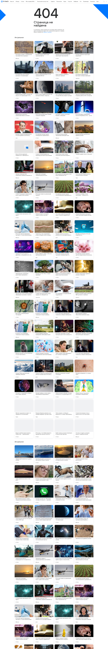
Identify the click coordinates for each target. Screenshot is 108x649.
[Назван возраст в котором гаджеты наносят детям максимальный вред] (44, 209)
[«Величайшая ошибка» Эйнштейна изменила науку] (84, 309)
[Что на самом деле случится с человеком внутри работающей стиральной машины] (44, 508)
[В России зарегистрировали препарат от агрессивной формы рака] (24, 229)
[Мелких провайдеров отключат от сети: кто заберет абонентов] (84, 508)
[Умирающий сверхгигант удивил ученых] (24, 534)
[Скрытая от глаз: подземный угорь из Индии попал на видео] (44, 229)
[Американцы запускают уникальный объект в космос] (24, 110)
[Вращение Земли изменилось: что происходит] (64, 594)
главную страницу (47, 32)
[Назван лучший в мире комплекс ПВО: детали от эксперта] (84, 289)
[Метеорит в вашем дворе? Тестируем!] (24, 309)
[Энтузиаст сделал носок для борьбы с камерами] (64, 110)
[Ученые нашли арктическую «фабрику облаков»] (24, 369)
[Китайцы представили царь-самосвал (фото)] (44, 50)
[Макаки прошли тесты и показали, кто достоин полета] (24, 349)
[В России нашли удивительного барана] (64, 554)
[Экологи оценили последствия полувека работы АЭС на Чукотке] (84, 90)
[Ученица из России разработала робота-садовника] (64, 508)
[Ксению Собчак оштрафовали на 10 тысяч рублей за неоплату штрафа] (24, 130)
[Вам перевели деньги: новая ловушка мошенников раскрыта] (24, 574)
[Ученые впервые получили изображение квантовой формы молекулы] (44, 349)
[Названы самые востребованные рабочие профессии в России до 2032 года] (44, 369)
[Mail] (2, 1)
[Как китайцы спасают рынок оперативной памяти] (64, 448)
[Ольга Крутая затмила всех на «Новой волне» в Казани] (84, 170)
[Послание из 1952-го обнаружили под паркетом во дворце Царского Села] (24, 50)
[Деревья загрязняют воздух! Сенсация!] (64, 369)
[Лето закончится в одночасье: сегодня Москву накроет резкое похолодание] (64, 90)
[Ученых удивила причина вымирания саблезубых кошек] (44, 329)
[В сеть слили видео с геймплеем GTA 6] (24, 448)
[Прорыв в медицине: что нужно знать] (84, 369)
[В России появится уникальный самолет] (44, 189)
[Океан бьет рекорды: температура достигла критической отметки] (44, 170)
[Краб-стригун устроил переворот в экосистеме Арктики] (64, 428)
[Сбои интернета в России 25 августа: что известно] (64, 488)
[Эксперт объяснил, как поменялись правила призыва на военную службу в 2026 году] (24, 170)
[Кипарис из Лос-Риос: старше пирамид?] (44, 269)
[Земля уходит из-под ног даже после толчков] (24, 468)
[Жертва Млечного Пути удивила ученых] (64, 614)
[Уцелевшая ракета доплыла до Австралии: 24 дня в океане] (44, 534)
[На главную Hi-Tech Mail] (5, 1)
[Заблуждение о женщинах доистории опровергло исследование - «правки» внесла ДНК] (24, 269)
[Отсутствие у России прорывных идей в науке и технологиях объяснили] (64, 634)
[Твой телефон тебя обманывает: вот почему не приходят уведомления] (64, 349)
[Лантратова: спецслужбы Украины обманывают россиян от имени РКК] (24, 289)
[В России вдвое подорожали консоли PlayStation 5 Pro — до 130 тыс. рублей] (84, 110)
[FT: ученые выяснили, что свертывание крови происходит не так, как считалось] (84, 574)
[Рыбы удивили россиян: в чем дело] (24, 554)
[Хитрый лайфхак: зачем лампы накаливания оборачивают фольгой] (44, 389)
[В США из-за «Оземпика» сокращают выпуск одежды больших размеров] (44, 309)
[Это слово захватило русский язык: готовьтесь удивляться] (64, 209)
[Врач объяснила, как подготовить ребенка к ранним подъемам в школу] (44, 448)
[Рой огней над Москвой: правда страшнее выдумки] (44, 110)
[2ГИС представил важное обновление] (24, 488)
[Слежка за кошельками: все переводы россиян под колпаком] (44, 150)
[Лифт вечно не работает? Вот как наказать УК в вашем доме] (84, 468)
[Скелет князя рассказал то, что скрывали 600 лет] (44, 70)
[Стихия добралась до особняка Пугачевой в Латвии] (84, 488)
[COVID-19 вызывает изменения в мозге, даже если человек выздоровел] (24, 189)
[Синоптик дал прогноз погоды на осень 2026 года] (24, 594)
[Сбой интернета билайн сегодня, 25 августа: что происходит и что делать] (64, 389)
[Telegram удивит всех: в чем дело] (84, 150)
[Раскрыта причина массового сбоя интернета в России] (84, 634)
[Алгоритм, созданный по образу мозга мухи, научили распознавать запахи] (24, 389)
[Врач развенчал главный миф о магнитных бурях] (24, 508)
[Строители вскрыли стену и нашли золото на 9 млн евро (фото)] (84, 408)
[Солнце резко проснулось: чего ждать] (24, 209)
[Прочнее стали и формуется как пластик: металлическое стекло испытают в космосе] (84, 554)
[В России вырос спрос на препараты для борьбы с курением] (84, 594)
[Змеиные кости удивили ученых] (84, 614)
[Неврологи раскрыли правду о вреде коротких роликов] (64, 269)
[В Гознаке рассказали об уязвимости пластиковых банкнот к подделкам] (84, 448)
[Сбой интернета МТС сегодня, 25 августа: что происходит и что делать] (24, 90)
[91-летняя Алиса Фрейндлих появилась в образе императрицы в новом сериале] (64, 309)
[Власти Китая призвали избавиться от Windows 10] (24, 150)
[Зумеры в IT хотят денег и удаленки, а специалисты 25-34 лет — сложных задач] (24, 249)
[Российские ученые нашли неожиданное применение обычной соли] (44, 130)
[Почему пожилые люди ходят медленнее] (84, 50)
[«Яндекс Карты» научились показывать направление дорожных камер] (84, 389)
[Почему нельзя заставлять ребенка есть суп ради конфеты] (64, 229)
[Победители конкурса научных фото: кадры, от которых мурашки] (44, 488)
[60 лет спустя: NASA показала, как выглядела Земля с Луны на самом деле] (44, 90)
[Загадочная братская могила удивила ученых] (84, 130)
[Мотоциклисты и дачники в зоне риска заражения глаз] (64, 170)
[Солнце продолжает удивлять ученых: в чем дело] (84, 269)
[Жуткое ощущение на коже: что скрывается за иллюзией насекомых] (24, 408)
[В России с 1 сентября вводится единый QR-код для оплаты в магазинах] (44, 428)
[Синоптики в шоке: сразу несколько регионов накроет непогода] (64, 150)
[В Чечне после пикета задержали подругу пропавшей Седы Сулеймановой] (44, 554)
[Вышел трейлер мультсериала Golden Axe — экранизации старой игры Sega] (24, 428)
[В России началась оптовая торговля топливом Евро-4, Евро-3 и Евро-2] (64, 249)
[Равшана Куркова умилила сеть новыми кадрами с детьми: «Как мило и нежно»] (44, 408)
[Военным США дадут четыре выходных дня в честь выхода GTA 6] (64, 329)
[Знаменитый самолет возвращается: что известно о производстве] (24, 634)
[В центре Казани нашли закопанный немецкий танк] (64, 130)
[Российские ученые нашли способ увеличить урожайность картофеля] (64, 189)
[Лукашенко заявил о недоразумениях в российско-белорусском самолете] (44, 634)
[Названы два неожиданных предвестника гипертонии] (24, 614)
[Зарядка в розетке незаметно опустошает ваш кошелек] (64, 50)
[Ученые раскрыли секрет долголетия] (84, 534)
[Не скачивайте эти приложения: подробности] (64, 289)
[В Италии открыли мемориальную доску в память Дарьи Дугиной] (44, 594)
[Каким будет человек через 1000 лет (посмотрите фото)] (44, 614)
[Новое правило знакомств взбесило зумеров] (64, 70)
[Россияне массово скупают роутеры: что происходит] (24, 70)
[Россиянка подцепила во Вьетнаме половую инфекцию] (84, 70)
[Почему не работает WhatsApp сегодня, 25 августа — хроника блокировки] (44, 574)
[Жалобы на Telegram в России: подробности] (84, 229)
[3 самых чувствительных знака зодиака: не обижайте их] (44, 289)
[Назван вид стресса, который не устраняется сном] (64, 574)
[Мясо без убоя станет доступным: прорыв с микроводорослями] (64, 468)
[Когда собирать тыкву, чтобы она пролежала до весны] (44, 249)
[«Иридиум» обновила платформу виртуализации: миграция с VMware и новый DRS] (84, 329)
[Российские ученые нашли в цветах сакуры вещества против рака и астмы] (84, 249)
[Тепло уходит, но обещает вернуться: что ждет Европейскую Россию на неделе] (64, 408)
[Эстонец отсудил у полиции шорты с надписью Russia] (84, 428)
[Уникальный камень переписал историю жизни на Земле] (64, 534)
